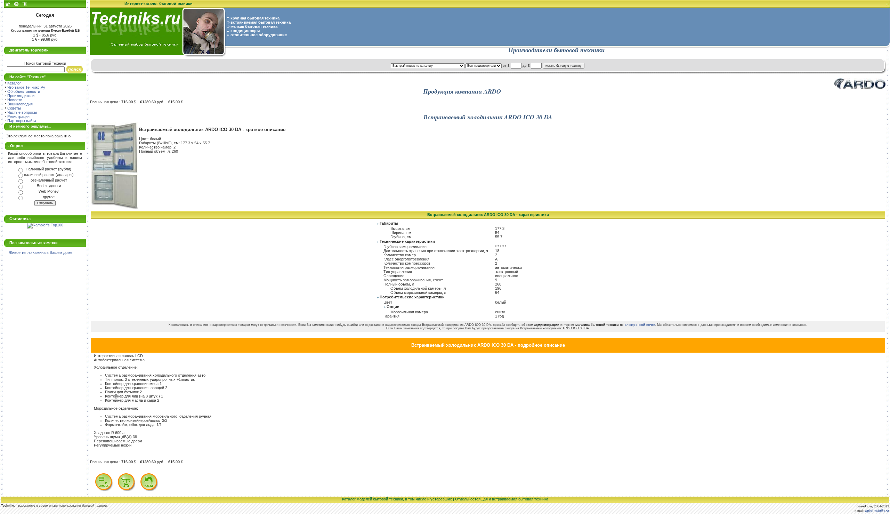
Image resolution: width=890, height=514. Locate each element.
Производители (20, 96)
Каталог (13, 83)
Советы (13, 108)
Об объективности (23, 91)
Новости (14, 100)
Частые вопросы (21, 112)
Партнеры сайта (21, 121)
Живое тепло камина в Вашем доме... (42, 252)
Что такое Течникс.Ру (25, 87)
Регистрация (18, 116)
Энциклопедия (19, 104)
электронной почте (640, 325)
